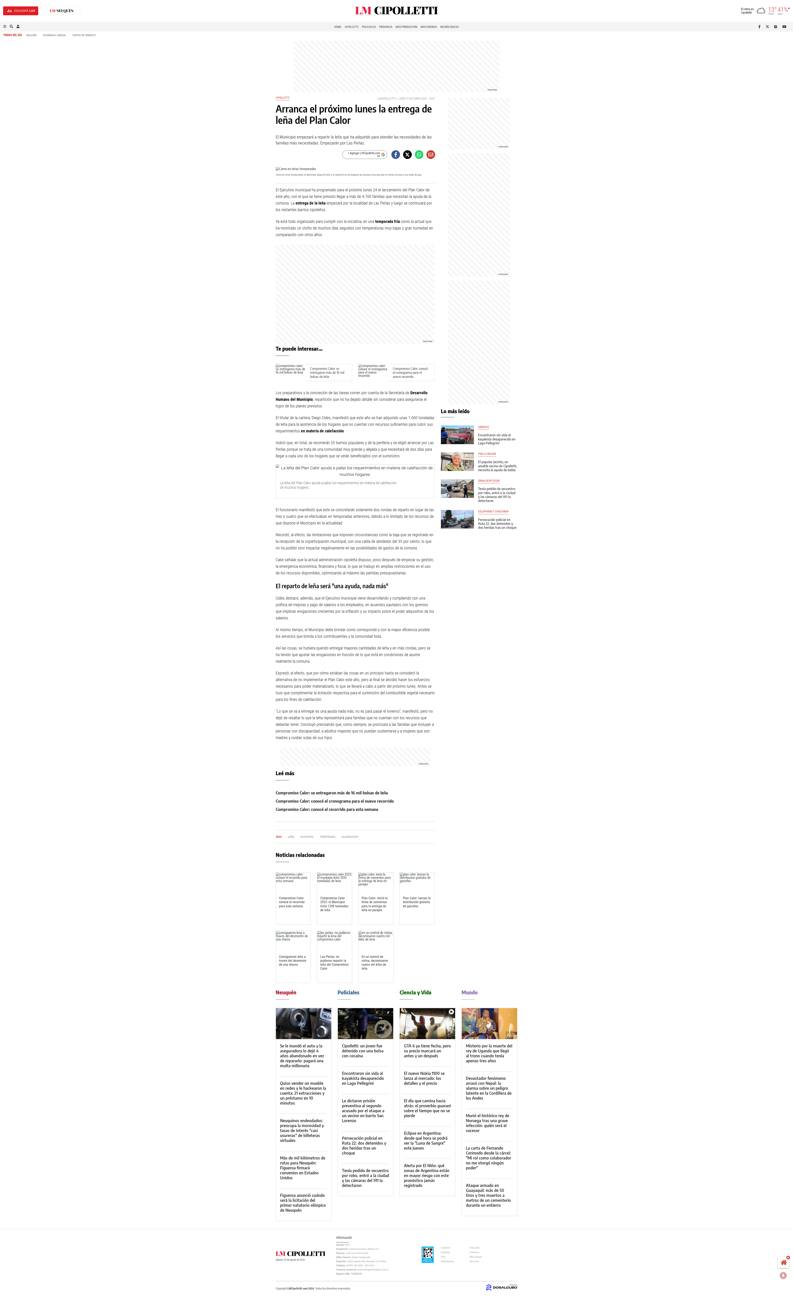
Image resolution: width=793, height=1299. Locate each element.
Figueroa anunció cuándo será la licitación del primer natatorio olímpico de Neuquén (303, 1203)
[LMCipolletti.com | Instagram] (776, 26)
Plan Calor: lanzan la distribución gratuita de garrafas (417, 902)
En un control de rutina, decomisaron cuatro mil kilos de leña (375, 963)
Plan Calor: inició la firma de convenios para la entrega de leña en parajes (375, 904)
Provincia (385, 26)
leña (402, 98)
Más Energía (429, 26)
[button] (4, 26)
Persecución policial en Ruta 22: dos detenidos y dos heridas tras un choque (497, 524)
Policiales (369, 26)
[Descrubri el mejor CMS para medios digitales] (501, 1291)
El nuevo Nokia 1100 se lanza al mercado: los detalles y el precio (424, 1078)
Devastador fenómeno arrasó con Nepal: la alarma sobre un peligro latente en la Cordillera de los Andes (489, 1087)
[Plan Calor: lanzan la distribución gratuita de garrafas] (417, 882)
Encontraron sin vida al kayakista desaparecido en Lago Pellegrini (496, 439)
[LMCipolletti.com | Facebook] (760, 26)
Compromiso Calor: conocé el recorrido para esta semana (327, 809)
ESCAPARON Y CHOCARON (493, 511)
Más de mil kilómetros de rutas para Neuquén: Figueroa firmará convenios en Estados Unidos (302, 1167)
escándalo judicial (54, 35)
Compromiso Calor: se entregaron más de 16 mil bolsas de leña (327, 373)
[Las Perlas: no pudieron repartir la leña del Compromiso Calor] (334, 941)
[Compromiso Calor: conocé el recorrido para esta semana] (293, 882)
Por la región (487, 453)
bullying (31, 35)
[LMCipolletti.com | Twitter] (768, 26)
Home (337, 26)
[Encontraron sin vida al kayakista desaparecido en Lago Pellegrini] (457, 435)
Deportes (445, 1252)
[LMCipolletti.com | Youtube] (784, 26)
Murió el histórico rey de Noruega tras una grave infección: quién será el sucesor (487, 1123)
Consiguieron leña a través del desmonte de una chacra (292, 961)
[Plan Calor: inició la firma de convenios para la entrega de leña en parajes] (376, 882)
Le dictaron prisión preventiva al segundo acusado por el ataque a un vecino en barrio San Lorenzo (363, 1110)
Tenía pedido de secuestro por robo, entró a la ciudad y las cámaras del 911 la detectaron (496, 495)
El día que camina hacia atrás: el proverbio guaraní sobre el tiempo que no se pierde (427, 1108)
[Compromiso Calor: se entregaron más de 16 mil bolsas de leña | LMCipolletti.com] (291, 372)
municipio (306, 836)
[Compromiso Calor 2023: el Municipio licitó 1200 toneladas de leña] (334, 882)
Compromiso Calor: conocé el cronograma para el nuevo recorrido (410, 373)
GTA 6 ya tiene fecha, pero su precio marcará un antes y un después (427, 1050)
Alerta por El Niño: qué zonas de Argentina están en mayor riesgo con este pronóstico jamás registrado (426, 1175)
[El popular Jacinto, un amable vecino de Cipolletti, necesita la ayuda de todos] (457, 461)
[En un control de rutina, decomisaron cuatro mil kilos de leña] (376, 941)
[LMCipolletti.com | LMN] (61, 10)
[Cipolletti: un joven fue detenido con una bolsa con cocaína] (365, 1023)
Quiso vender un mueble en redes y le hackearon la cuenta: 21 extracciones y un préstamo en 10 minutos (303, 1092)
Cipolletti (352, 26)
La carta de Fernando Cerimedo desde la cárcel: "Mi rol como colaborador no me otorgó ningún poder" (488, 1157)
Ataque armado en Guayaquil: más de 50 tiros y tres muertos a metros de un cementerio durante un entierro (488, 1195)
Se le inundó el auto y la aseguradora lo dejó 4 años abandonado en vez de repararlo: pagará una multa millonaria (302, 1055)
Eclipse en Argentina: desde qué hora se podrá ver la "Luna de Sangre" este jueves (426, 1140)
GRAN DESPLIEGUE (489, 480)
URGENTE (483, 427)
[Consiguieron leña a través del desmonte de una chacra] (293, 941)
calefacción (350, 836)
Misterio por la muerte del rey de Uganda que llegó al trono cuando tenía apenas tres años (489, 1053)
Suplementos (447, 1261)
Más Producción (406, 26)
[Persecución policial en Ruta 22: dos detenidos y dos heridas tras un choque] (457, 519)
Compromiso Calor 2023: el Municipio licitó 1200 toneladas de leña (334, 904)
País (443, 1257)
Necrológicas (449, 26)
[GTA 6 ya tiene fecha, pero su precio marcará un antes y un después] (427, 1023)
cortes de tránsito (84, 35)
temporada (327, 836)
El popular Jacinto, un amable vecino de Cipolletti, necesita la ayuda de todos (497, 466)
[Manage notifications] (783, 1275)
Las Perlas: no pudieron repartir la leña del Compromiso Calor (334, 963)
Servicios (474, 1261)
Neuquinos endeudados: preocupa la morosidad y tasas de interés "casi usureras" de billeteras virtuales (302, 1130)
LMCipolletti (386, 98)
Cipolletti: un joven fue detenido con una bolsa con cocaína (362, 1050)
